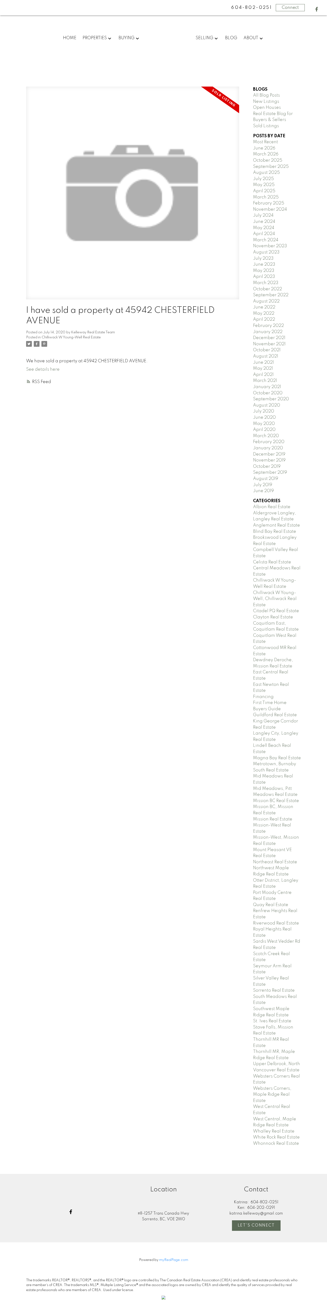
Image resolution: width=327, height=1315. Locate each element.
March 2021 (265, 381)
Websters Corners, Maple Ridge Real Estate (272, 1094)
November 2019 (269, 460)
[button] (316, 9)
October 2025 (267, 160)
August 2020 (266, 405)
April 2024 (264, 234)
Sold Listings (266, 126)
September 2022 (270, 295)
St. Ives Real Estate (272, 1021)
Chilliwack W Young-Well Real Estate (71, 337)
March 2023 (265, 283)
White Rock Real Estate (276, 1137)
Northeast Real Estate (275, 862)
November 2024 (270, 209)
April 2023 (264, 277)
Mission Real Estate (272, 819)
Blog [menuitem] (231, 38)
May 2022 (263, 313)
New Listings (266, 101)
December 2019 (269, 454)
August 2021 (265, 356)
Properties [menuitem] (95, 38)
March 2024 (265, 240)
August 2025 (266, 173)
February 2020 (268, 442)
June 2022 (264, 307)
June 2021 (263, 362)
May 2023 (263, 271)
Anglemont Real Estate (276, 525)
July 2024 (263, 215)
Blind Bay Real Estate (274, 531)
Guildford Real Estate (275, 715)
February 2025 (268, 203)
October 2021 (267, 350)
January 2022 (267, 332)
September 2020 (271, 399)
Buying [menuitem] (126, 38)
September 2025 (271, 167)
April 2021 (263, 375)
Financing (263, 697)
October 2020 (267, 393)
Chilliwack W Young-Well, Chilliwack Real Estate (275, 599)
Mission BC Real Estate (276, 801)
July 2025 (263, 179)
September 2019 (270, 472)
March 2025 (266, 197)
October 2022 (267, 289)
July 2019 (262, 485)
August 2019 (265, 479)
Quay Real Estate (270, 905)
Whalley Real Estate (273, 1131)
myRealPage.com (173, 1260)
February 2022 (268, 326)
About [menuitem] (250, 38)
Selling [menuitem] (204, 38)
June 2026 (264, 148)
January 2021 (267, 387)
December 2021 (269, 338)
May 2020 (264, 424)
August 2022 (266, 301)
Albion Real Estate (271, 507)
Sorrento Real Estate (274, 990)
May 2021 (263, 368)
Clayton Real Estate (273, 617)
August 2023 (266, 252)
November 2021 (269, 344)
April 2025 (264, 191)
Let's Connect (256, 1225)
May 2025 (264, 185)
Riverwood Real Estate (276, 923)
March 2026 (265, 154)
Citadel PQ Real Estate (276, 611)
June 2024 (264, 222)
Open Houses (267, 107)
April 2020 (264, 430)
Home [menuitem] (69, 38)
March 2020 (266, 436)
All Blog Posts (266, 95)
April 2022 (264, 319)
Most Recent (265, 142)
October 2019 (267, 466)
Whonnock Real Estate (276, 1143)
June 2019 (263, 491)
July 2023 (263, 258)
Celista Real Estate (272, 562)
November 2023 (270, 246)
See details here (43, 369)
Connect (290, 8)
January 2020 (268, 448)
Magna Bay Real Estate (277, 758)
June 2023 (264, 264)
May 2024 (263, 228)
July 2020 (263, 411)
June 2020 (264, 417)
